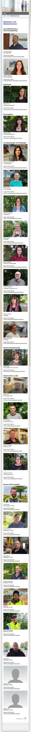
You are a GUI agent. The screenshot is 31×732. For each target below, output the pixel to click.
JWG (8, 16)
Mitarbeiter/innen (15, 16)
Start (4, 16)
